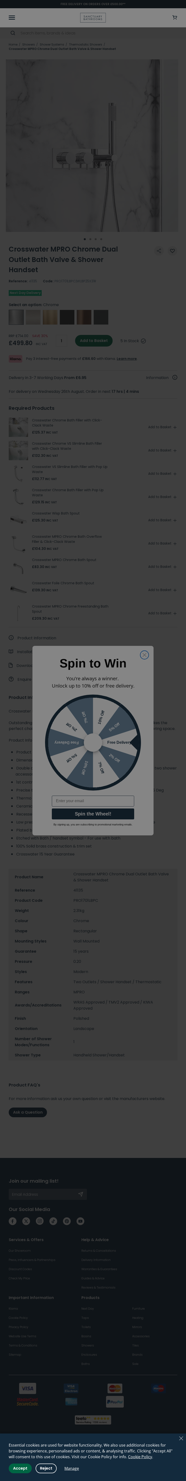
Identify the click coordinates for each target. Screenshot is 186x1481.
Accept (20, 1468)
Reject (46, 1468)
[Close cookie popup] (181, 1438)
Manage (71, 1468)
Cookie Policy (140, 1456)
